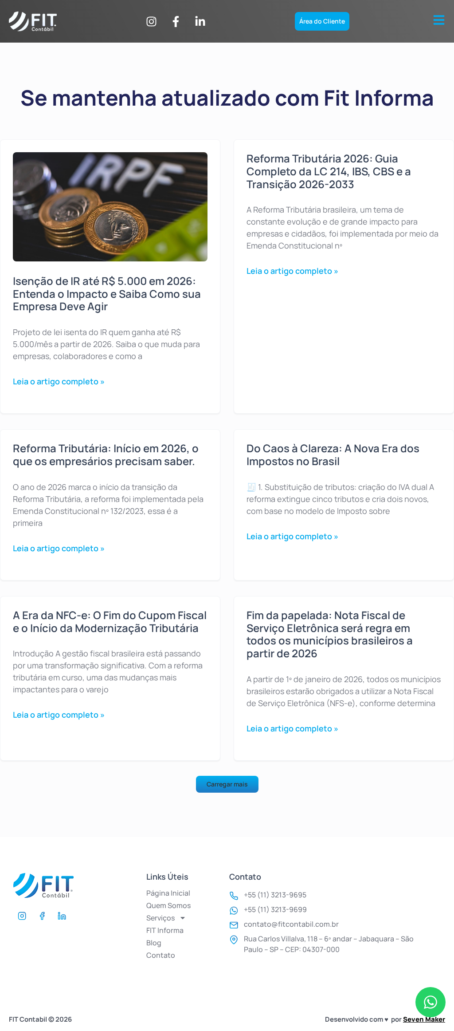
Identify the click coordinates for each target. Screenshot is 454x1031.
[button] (227, 784)
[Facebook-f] (175, 21)
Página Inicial (168, 893)
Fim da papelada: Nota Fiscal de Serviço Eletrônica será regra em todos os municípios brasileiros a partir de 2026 (330, 634)
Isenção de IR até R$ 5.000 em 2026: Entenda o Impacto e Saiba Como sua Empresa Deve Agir (107, 293)
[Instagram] (151, 21)
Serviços (160, 918)
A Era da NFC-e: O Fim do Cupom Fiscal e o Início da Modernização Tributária (110, 621)
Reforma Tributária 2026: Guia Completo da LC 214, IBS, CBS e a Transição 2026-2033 (329, 171)
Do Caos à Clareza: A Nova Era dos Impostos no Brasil (333, 454)
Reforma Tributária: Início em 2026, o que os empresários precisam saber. (106, 454)
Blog (153, 943)
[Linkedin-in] (200, 21)
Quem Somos (168, 905)
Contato (160, 955)
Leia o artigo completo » (59, 381)
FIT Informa (165, 930)
